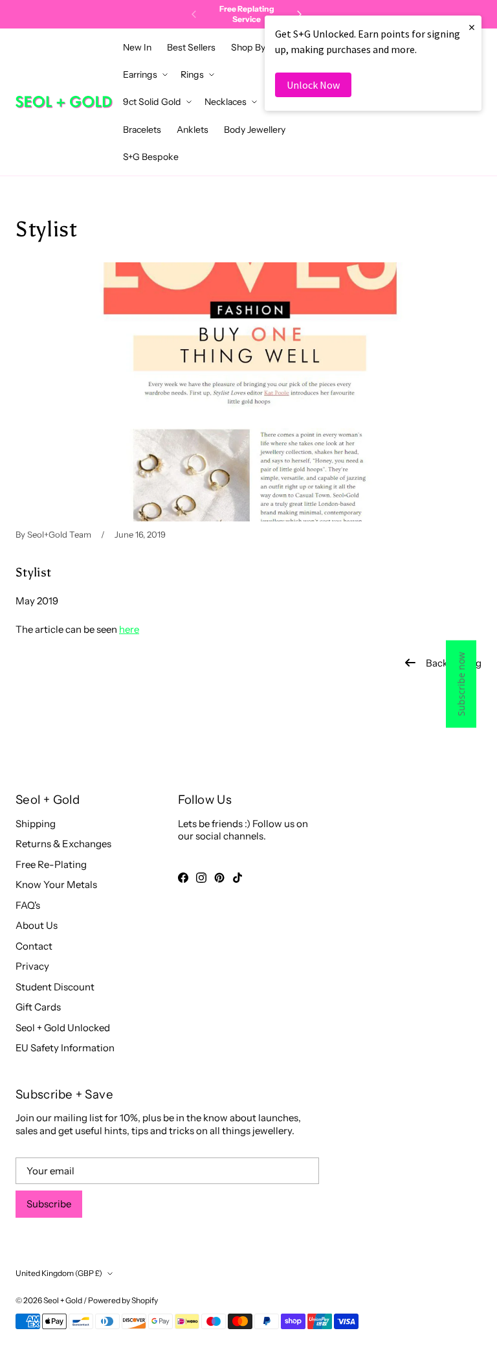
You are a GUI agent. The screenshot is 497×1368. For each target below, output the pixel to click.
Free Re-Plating (51, 864)
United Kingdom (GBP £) (59, 1273)
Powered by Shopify (123, 1300)
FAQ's (28, 905)
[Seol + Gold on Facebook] (183, 878)
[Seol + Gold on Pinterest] (219, 878)
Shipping (36, 823)
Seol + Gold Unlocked (63, 1027)
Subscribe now (461, 684)
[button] (252, 47)
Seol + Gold (62, 1300)
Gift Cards (38, 1007)
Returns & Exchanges (63, 844)
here (129, 629)
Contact (34, 946)
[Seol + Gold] (64, 102)
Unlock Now (313, 84)
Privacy (32, 966)
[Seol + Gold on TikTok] (237, 878)
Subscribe (49, 1204)
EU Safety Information (65, 1048)
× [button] (472, 27)
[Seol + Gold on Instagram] (201, 878)
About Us (37, 925)
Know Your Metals (56, 884)
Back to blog (453, 663)
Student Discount (55, 987)
